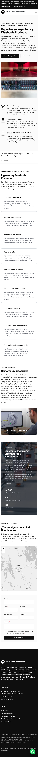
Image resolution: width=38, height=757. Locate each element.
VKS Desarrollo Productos (15, 12)
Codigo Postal (8, 614)
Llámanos (25, 56)
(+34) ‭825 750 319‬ (6, 696)
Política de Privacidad (24, 631)
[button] (19, 568)
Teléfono (23, 606)
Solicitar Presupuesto (9, 56)
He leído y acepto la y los (19, 632)
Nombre (6, 599)
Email (6, 606)
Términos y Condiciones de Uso (15, 633)
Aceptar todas (5, 6)
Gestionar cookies (19, 6)
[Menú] (36, 12)
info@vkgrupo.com (7, 699)
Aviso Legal (4, 710)
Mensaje (7, 622)
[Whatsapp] (32, 751)
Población (23, 614)
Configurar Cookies (7, 722)
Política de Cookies (7, 713)
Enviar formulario (19, 637)
